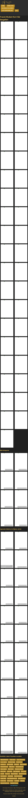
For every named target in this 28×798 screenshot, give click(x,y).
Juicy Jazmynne (21, 759)
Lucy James (4, 762)
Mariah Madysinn (5, 783)
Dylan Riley (3, 778)
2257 (24, 787)
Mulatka (22, 780)
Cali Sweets (4, 776)
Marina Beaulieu (18, 776)
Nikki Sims (11, 766)
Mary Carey (10, 769)
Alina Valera (10, 780)
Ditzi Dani (23, 771)
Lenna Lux (3, 764)
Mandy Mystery (4, 759)
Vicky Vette (12, 759)
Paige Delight (14, 773)
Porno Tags (10, 5)
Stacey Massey (19, 766)
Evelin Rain (3, 780)
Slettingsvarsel (19, 787)
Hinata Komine (4, 766)
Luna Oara (9, 771)
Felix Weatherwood (12, 778)
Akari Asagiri (23, 764)
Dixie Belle (10, 776)
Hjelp (15, 787)
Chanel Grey (19, 762)
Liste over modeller (7, 10)
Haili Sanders (16, 771)
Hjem (3, 5)
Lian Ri (2, 773)
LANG (16, 10)
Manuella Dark (21, 778)
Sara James (4, 769)
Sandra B (16, 764)
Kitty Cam (3, 771)
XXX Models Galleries (7, 8)
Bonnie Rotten (22, 773)
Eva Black (17, 780)
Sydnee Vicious (14, 783)
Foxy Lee (7, 773)
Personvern (10, 787)
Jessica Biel (10, 764)
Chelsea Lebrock (19, 769)
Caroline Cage (11, 762)
